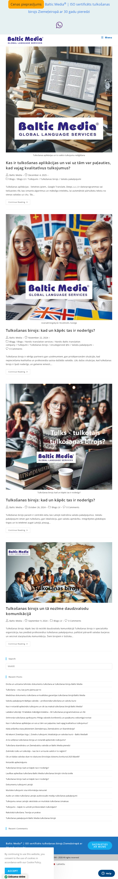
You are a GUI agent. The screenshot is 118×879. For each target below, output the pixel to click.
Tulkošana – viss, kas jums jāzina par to (23, 689)
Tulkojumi (33, 179)
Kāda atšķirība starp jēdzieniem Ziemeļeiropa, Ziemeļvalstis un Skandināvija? (40, 728)
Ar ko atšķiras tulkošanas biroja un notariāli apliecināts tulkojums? (36, 740)
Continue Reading (19, 203)
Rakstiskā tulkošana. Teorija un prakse (23, 812)
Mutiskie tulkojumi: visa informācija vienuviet (26, 790)
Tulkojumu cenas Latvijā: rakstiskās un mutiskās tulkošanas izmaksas (37, 801)
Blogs (12, 179)
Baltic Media (15, 175)
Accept (13, 870)
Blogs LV (21, 179)
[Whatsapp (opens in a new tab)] (59, 25)
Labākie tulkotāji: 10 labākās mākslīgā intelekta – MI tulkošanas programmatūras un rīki (45, 712)
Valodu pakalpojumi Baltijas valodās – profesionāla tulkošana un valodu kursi (41, 700)
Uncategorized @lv (59, 344)
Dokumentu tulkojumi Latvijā (19, 784)
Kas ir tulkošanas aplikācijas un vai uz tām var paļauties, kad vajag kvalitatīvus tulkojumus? (58, 165)
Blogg (12, 341)
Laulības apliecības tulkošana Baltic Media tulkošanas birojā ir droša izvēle (39, 773)
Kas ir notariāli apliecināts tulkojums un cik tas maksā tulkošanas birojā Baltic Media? (44, 706)
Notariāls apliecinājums (16, 762)
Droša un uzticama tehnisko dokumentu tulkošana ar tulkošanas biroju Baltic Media (44, 684)
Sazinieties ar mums (100, 845)
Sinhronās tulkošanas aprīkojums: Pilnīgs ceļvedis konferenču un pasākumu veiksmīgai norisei (48, 717)
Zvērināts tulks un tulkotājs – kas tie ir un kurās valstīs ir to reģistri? (36, 751)
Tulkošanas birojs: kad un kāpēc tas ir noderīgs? (50, 330)
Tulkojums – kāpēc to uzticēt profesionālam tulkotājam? (31, 807)
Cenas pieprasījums (26, 4)
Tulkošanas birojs (49, 179)
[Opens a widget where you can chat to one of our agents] (106, 873)
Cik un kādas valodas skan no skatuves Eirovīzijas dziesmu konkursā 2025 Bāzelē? (43, 756)
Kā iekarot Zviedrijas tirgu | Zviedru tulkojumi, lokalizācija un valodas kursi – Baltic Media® (47, 734)
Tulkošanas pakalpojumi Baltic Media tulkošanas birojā (31, 818)
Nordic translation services (39, 341)
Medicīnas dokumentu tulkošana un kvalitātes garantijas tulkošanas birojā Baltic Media (45, 695)
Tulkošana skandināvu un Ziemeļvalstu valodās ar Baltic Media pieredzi (38, 745)
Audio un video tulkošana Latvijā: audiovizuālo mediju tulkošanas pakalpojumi (41, 795)
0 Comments (15, 348)
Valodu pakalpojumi (71, 179)
